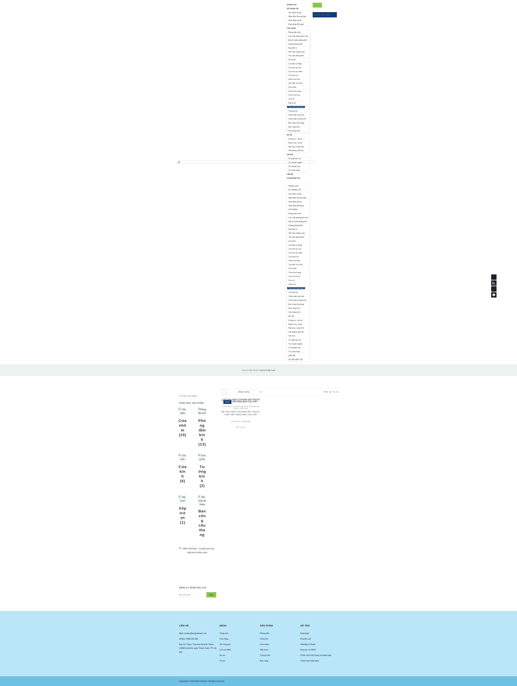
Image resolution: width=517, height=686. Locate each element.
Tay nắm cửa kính (295, 83)
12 (330, 392)
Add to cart (241, 427)
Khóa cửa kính (294, 79)
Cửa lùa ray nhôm (295, 71)
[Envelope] (494, 289)
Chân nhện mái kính (296, 115)
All (337, 392)
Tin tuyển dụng (294, 170)
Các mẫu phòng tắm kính (298, 36)
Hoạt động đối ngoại (296, 24)
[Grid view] (224, 392)
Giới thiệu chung (294, 13)
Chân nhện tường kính (297, 119)
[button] (298, 182)
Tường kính (293, 111)
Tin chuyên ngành (295, 162)
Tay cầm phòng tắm (296, 56)
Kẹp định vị (292, 48)
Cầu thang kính (294, 131)
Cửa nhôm (292, 87)
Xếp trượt (292, 103)
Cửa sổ (291, 99)
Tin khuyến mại (294, 166)
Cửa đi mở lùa (294, 95)
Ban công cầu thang (296, 123)
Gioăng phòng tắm (295, 44)
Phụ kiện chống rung (296, 52)
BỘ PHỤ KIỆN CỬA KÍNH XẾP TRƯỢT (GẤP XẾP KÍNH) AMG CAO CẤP (241, 413)
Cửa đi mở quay (294, 91)
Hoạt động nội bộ (294, 20)
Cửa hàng (291, 28)
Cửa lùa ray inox (294, 68)
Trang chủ (292, 5)
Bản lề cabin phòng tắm (297, 40)
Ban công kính (294, 127)
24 (333, 392)
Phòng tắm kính (294, 32)
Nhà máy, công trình (296, 147)
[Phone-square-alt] (494, 277)
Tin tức (290, 155)
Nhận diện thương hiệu (297, 16)
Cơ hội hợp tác (293, 178)
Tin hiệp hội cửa (294, 159)
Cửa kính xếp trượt (296, 107)
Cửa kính (292, 60)
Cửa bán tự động (295, 64)
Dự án (289, 135)
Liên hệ (290, 174)
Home (244, 370)
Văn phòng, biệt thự (296, 150)
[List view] (230, 392)
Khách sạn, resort (295, 143)
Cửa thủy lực (293, 75)
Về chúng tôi (292, 9)
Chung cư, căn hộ (295, 139)
